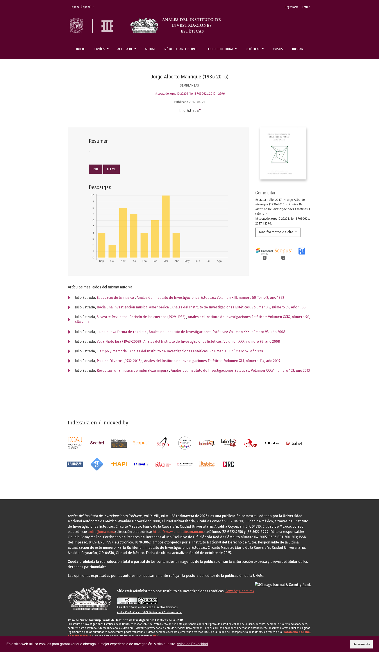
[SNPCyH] (96, 443)
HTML (111, 169)
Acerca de (125, 49)
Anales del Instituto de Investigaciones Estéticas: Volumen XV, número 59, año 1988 (239, 307)
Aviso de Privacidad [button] (192, 644)
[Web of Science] (118, 443)
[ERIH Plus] (75, 464)
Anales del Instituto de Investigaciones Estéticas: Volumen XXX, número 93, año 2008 (217, 332)
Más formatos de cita (276, 232)
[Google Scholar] (96, 464)
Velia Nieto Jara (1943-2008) (119, 341)
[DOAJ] (75, 443)
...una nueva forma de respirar (122, 332)
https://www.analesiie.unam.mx (178, 532)
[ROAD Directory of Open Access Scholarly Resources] (162, 464)
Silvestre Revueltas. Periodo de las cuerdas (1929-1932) (141, 317)
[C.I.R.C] (228, 464)
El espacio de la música (116, 297)
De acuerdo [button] (361, 644)
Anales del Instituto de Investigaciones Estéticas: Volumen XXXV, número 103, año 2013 (240, 370)
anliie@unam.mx (101, 532)
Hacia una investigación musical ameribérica (133, 307)
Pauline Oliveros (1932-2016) (119, 361)
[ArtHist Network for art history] (272, 443)
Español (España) (84, 7)
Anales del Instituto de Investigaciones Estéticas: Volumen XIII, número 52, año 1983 (197, 351)
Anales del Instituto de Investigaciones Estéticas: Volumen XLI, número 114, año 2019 (212, 361)
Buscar (297, 49)
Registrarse (292, 7)
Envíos (100, 49)
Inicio (80, 49)
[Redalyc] (184, 443)
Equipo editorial (220, 49)
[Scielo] (162, 443)
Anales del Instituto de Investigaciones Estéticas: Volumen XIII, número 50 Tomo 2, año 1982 (210, 297)
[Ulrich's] (184, 464)
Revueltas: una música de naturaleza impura (133, 370)
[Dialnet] (294, 443)
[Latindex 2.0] (228, 443)
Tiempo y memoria (112, 351)
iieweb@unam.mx (239, 591)
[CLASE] (250, 443)
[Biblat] (206, 464)
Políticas (253, 49)
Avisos (278, 49)
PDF (96, 169)
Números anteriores (180, 49)
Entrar (305, 7)
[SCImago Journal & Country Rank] (283, 584)
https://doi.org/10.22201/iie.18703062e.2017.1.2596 (189, 94)
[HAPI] (118, 464)
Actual (150, 49)
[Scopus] (140, 443)
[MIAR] (140, 464)
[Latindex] (206, 443)
